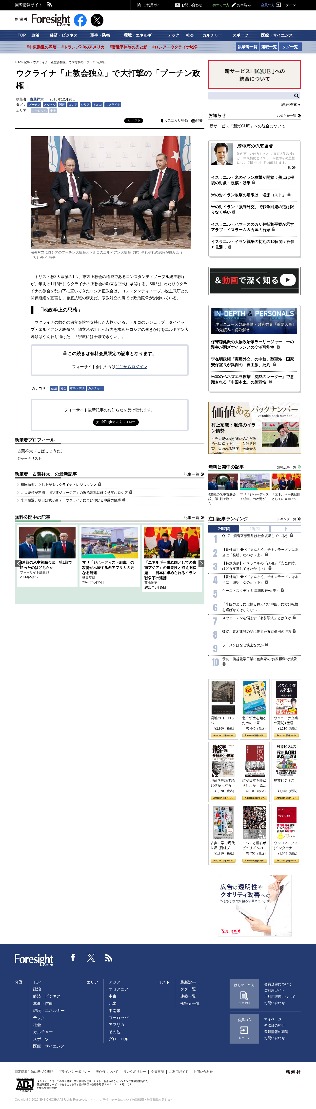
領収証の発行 (274, 1025)
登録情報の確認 (276, 1032)
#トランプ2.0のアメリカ (83, 47)
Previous (18, 563)
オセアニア (118, 989)
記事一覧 (191, 474)
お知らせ (217, 115)
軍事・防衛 (100, 35)
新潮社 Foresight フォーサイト (42, 20)
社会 (190, 35)
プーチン (34, 104)
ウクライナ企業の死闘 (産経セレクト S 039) (286, 720)
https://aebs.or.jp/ (47, 1087)
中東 (53, 111)
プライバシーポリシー (75, 1071)
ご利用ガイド (153, 5)
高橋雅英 (150, 583)
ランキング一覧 (285, 519)
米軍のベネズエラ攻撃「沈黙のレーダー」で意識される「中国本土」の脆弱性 (252, 379)
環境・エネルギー (140, 35)
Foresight (34, 960)
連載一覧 (269, 47)
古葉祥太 (37, 99)
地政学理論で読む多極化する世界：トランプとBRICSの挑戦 (223, 783)
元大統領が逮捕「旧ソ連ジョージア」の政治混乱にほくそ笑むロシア (75, 493)
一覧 (287, 167)
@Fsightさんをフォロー (118, 422)
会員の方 (278, 5)
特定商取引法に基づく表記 (34, 1071)
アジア (114, 982)
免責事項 (157, 1071)
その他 (114, 1032)
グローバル (118, 1039)
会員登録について (278, 984)
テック (173, 35)
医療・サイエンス (277, 35)
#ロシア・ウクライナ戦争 (175, 47)
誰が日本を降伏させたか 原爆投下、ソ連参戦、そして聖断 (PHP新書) (254, 783)
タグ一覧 (290, 47)
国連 (62, 104)
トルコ (97, 104)
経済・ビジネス (64, 35)
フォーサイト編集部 (34, 572)
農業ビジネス (284, 780)
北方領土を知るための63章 (254, 720)
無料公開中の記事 (32, 517)
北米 (113, 1003)
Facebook (73, 958)
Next (201, 563)
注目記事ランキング (228, 518)
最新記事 (188, 982)
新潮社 (293, 1072)
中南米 (114, 1011)
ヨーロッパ (39, 111)
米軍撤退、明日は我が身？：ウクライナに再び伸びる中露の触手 (71, 500)
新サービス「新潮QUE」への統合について (247, 126)
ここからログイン (131, 367)
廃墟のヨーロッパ (223, 720)
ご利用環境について (279, 997)
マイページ (272, 1019)
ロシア (72, 104)
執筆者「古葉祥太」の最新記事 (46, 474)
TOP (22, 35)
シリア (85, 104)
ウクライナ (112, 104)
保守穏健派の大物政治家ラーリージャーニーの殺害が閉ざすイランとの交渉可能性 (252, 344)
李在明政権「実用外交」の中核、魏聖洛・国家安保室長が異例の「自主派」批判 (252, 362)
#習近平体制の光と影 (128, 47)
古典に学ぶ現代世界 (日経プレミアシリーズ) (223, 845)
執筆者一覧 (247, 47)
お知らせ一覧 (286, 116)
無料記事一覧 (286, 467)
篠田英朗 (88, 577)
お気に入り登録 (176, 120)
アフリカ (116, 1025)
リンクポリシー (134, 1071)
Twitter (91, 958)
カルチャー (212, 35)
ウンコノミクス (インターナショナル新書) (286, 845)
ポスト (136, 120)
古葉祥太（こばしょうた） (41, 451)
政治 (36, 35)
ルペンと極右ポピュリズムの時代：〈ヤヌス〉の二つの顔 (254, 845)
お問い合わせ (191, 5)
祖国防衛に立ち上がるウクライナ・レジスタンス (59, 485)
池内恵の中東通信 (255, 145)
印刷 (199, 120)
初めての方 (231, 5)
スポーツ (240, 35)
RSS (50, 5)
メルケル (50, 104)
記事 (27, 62)
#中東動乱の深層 (42, 47)
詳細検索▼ (291, 104)
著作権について (107, 1071)
